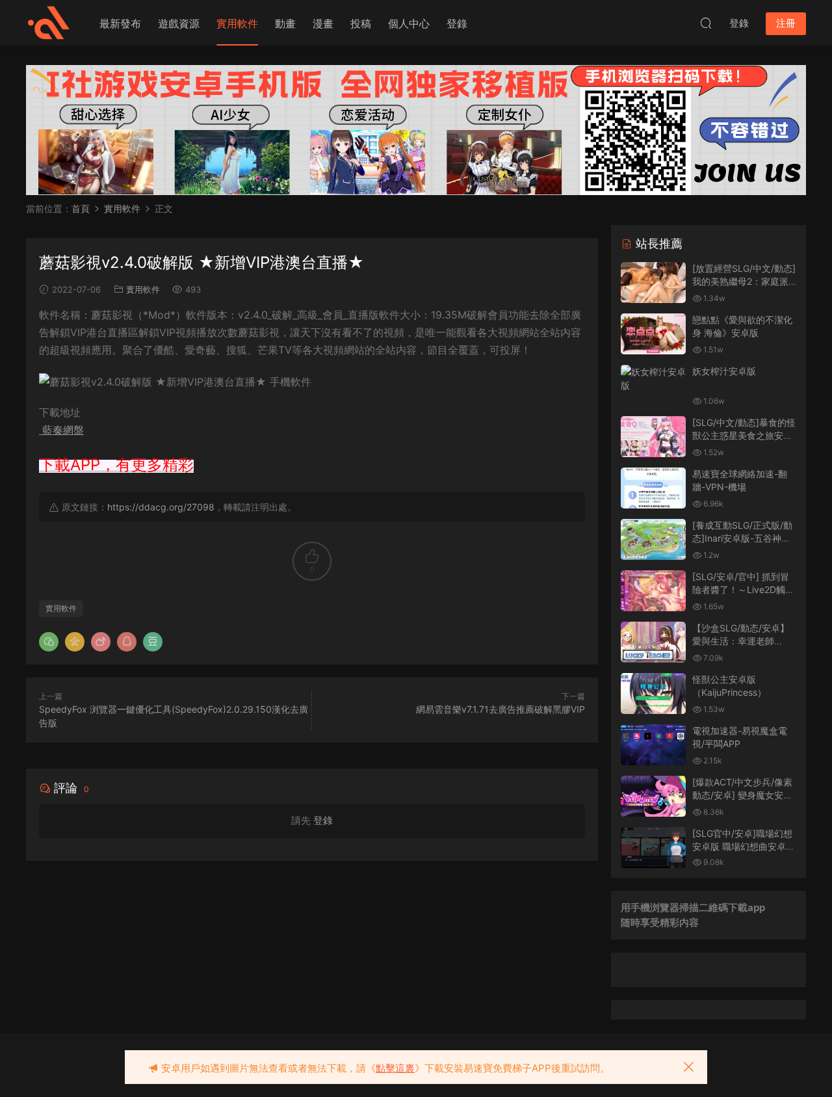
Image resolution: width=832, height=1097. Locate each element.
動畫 (285, 23)
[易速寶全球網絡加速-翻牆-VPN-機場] (653, 488)
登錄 (457, 23)
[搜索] (705, 22)
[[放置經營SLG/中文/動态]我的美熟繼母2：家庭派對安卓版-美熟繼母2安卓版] (653, 282)
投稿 (360, 23)
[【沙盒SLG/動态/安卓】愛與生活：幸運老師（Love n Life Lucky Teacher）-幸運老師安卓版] (653, 642)
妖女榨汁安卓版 (724, 371)
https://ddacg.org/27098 (160, 506)
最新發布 (120, 23)
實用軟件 (237, 23)
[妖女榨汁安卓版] (653, 378)
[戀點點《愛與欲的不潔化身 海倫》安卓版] (653, 333)
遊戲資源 (179, 23)
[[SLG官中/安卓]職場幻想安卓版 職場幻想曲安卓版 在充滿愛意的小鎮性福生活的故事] (653, 847)
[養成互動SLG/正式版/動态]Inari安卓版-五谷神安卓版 (742, 538)
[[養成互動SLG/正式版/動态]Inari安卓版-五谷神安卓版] (653, 539)
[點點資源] (49, 23)
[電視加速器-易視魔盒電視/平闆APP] (653, 744)
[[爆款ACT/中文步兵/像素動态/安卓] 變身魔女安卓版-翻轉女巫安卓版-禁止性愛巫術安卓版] (653, 796)
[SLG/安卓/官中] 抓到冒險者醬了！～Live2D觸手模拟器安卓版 (743, 589)
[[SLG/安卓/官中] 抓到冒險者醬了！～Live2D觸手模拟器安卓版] (653, 590)
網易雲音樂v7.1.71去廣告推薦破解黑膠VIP (500, 709)
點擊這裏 (395, 1068)
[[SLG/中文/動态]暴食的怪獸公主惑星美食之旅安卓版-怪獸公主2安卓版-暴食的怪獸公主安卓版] (653, 436)
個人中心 (409, 23)
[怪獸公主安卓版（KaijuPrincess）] (653, 693)
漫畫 (323, 23)
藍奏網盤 (61, 429)
